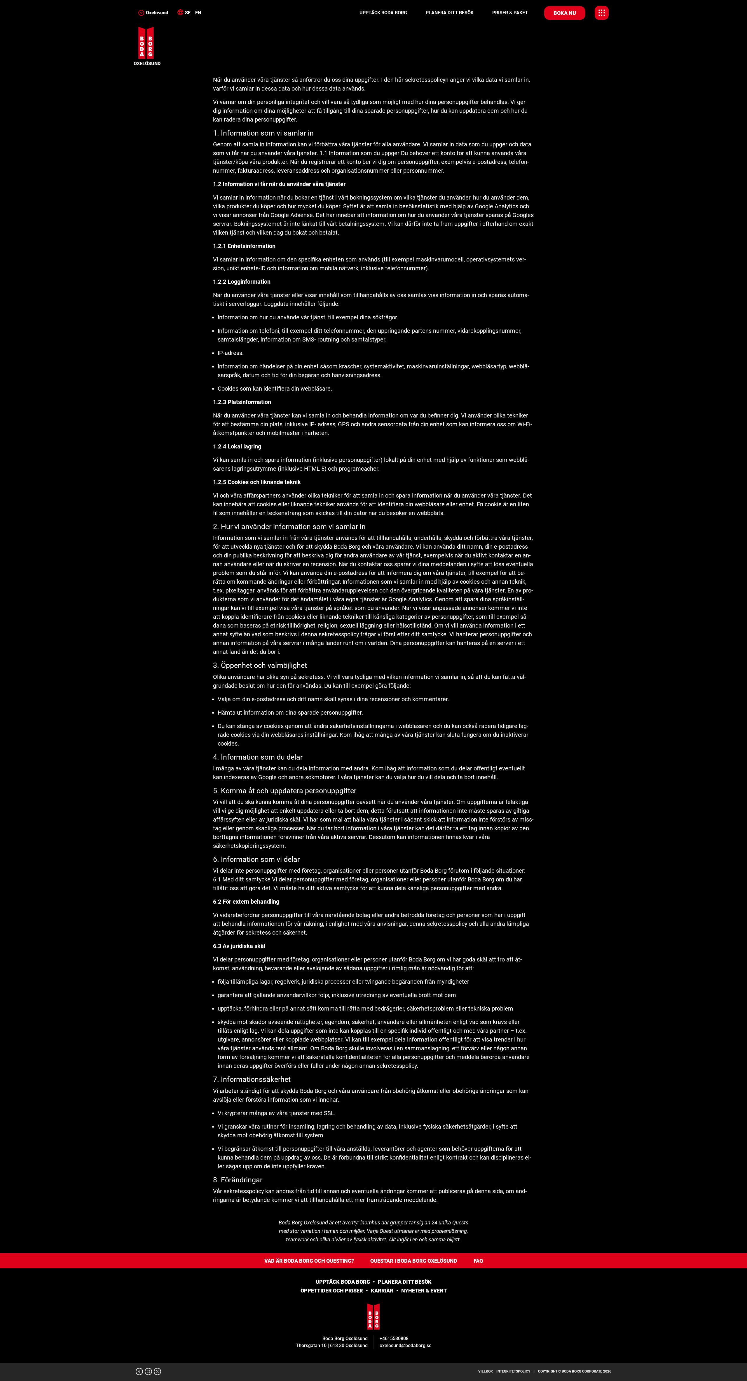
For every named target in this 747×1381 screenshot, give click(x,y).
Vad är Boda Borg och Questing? (309, 1261)
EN (198, 12)
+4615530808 (394, 1338)
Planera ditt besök (450, 12)
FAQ (478, 1261)
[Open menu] (602, 13)
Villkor (485, 1371)
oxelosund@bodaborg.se (406, 1345)
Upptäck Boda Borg (383, 12)
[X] (157, 1371)
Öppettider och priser (332, 1291)
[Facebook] (139, 1371)
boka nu (565, 13)
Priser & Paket (510, 12)
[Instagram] (148, 1371)
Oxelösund (157, 12)
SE (188, 12)
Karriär (382, 1291)
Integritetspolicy (513, 1371)
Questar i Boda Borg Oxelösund (413, 1261)
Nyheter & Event (424, 1291)
